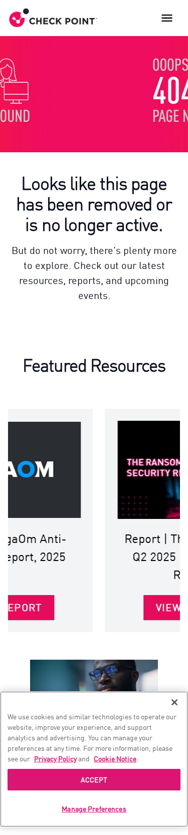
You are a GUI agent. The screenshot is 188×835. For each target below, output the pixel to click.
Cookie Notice (115, 758)
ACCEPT (94, 779)
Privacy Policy (55, 758)
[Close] (174, 702)
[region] (94, 759)
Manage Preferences (94, 808)
